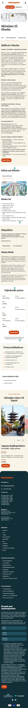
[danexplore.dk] (7, 478)
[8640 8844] (25, 3)
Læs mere (6, 466)
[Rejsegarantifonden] (8, 695)
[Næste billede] (23, 440)
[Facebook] (12, 700)
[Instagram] (15, 700)
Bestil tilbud (6, 160)
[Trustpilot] (19, 695)
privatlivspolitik (8, 682)
